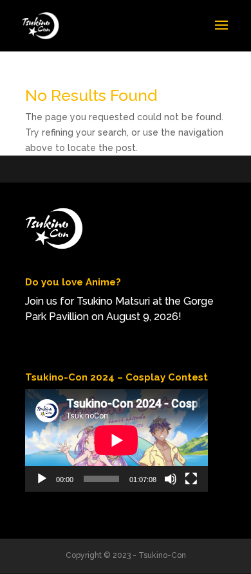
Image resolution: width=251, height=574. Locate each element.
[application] (116, 440)
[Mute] (170, 478)
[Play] (41, 478)
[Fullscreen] (191, 478)
